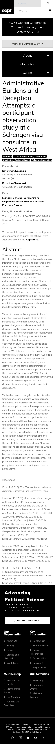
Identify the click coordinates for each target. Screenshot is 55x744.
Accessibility (39, 658)
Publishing (38, 680)
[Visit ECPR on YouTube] (35, 737)
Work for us (13, 662)
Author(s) (8, 178)
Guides (28, 73)
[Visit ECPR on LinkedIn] (43, 737)
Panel (5, 192)
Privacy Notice (41, 645)
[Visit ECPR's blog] (12, 737)
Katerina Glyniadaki (14, 170)
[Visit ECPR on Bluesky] (28, 737)
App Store (32, 239)
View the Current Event (26, 43)
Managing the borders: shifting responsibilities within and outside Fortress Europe (23, 201)
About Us (12, 640)
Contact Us (39, 640)
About (27, 55)
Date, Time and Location (17, 211)
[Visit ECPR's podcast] (20, 737)
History (11, 645)
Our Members (14, 696)
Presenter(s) (10, 165)
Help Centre (39, 667)
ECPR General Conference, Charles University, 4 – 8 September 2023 (27, 27)
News (10, 650)
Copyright (38, 662)
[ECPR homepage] (7, 7)
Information (27, 64)
